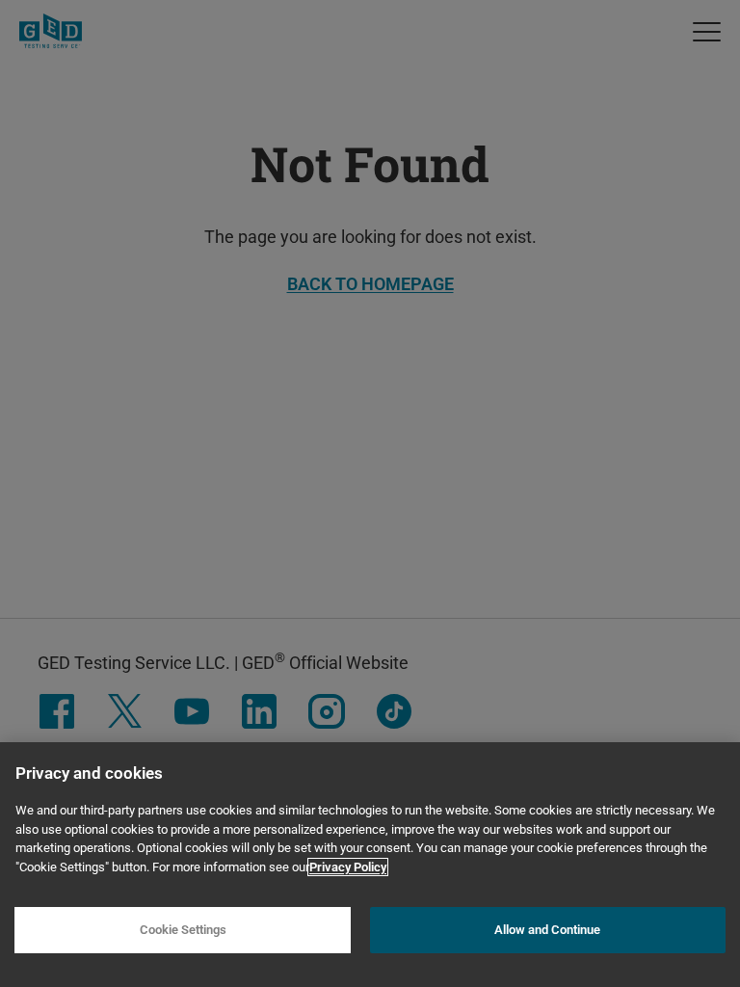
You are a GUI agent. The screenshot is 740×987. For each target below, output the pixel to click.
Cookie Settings (183, 929)
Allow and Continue (547, 929)
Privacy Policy (347, 867)
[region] (370, 864)
